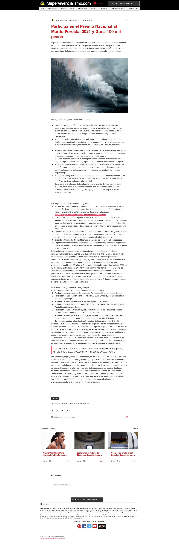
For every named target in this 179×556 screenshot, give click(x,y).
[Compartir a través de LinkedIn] (62, 411)
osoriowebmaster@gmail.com (56, 538)
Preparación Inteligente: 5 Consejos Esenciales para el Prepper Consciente (123, 454)
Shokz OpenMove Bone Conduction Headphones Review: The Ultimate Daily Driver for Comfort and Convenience (55, 454)
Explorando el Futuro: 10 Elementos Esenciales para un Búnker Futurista (89, 454)
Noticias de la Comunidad (60, 403)
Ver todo (135, 428)
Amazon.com (78, 518)
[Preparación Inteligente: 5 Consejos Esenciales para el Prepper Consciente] (123, 440)
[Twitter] (89, 526)
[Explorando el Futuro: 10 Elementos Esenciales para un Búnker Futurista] (89, 440)
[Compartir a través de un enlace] (67, 411)
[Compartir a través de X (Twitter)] (57, 411)
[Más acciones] (126, 20)
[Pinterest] (79, 526)
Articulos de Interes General (79, 403)
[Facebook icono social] (84, 526)
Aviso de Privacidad (97, 521)
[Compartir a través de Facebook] (52, 411)
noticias (55, 398)
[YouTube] (95, 526)
